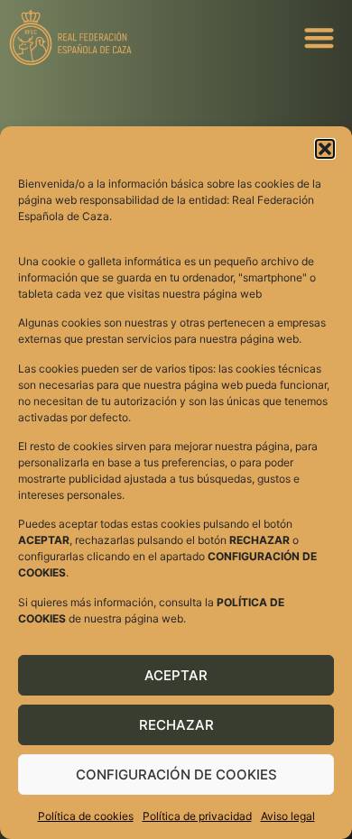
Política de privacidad (197, 816)
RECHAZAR (176, 724)
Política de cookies (86, 816)
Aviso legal (288, 816)
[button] (325, 149)
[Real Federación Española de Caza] (132, 37)
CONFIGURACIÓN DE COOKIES (176, 774)
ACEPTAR (176, 675)
